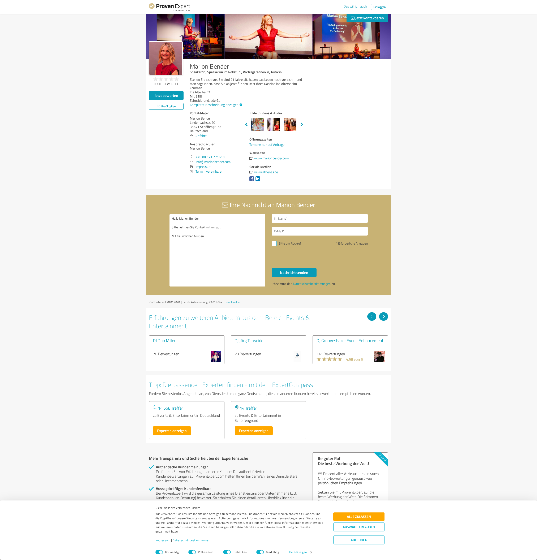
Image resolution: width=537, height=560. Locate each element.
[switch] (192, 552)
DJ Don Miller (164, 340)
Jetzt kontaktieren (369, 18)
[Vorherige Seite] (371, 316)
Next (302, 124)
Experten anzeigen (172, 430)
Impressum (163, 540)
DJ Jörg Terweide (249, 340)
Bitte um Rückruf (290, 243)
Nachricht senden (294, 272)
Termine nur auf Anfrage (266, 144)
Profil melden (233, 302)
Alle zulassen (359, 516)
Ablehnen (359, 540)
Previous (246, 124)
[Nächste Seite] (383, 316)
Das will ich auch (355, 6)
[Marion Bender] (165, 58)
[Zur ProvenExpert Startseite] (169, 8)
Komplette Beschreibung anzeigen (214, 104)
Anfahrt (201, 135)
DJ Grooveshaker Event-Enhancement (350, 340)
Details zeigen (298, 552)
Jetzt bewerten (166, 95)
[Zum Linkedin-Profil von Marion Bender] (258, 180)
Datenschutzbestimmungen (191, 540)
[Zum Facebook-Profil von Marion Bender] (252, 180)
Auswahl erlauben (359, 527)
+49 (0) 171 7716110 (211, 157)
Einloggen (379, 7)
